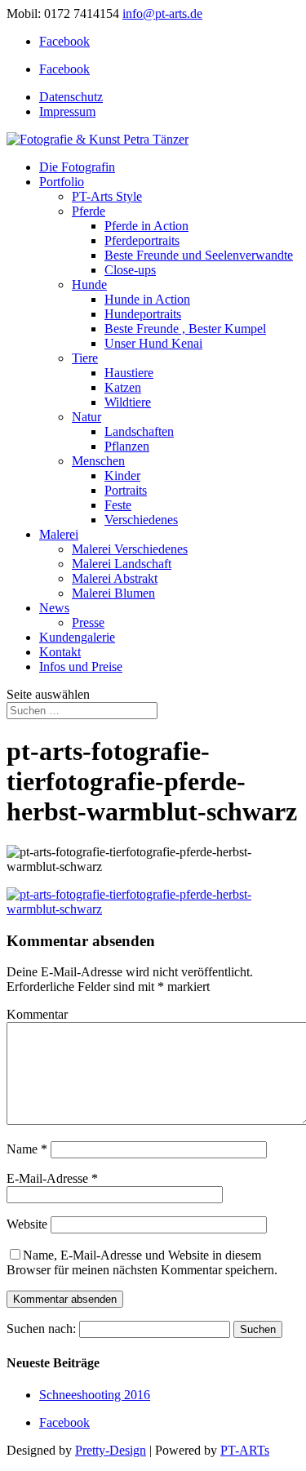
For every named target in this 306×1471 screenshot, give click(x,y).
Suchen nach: (41, 1328)
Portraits (125, 490)
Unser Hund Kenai (153, 343)
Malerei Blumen (113, 593)
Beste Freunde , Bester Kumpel (185, 329)
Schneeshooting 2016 (94, 1395)
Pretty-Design (110, 1450)
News (54, 608)
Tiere (85, 358)
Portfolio (61, 182)
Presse (88, 622)
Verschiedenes (141, 520)
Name (27, 1149)
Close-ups (130, 270)
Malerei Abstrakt (114, 578)
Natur (86, 417)
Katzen (122, 387)
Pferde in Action (146, 226)
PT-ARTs (244, 1450)
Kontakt (60, 652)
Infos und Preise (80, 666)
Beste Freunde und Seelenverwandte (198, 255)
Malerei (58, 534)
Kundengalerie (77, 637)
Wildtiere (127, 402)
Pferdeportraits (142, 240)
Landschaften (139, 431)
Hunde (89, 284)
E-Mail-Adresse (52, 1178)
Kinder (122, 475)
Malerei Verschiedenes (130, 549)
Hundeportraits (142, 314)
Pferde (88, 211)
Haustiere (128, 373)
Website (27, 1224)
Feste (117, 505)
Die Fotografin (77, 167)
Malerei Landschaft (121, 564)
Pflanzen (126, 446)
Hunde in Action (147, 299)
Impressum (67, 111)
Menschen (98, 461)
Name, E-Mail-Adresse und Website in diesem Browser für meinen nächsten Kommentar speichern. (142, 1262)
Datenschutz (71, 97)
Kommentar (37, 1014)
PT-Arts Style (107, 196)
